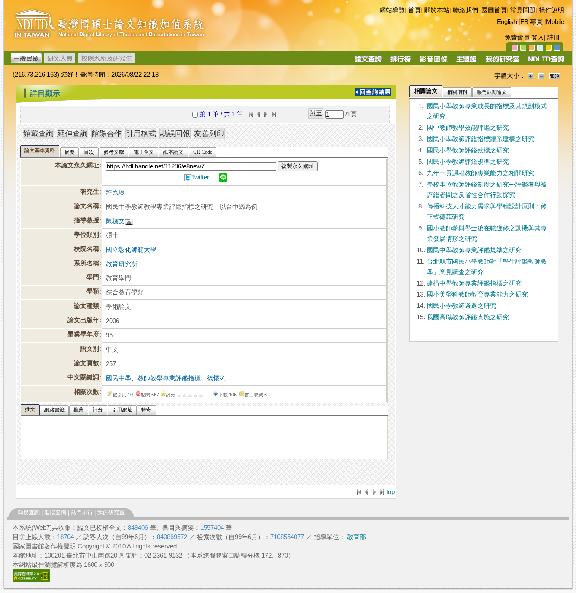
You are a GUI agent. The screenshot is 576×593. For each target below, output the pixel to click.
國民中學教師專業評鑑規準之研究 (474, 250)
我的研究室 (111, 512)
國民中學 (118, 378)
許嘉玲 (115, 192)
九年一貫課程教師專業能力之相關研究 (480, 173)
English (507, 22)
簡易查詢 (29, 512)
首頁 (414, 10)
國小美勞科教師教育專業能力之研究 (477, 294)
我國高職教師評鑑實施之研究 (468, 317)
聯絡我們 (465, 10)
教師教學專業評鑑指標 (169, 378)
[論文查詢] (368, 62)
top (390, 492)
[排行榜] (401, 62)
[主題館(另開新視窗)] (466, 62)
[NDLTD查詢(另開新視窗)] (545, 62)
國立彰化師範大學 (131, 249)
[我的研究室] (502, 62)
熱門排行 (82, 512)
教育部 (356, 537)
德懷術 (216, 378)
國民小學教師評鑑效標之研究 (468, 150)
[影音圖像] (433, 62)
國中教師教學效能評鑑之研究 (468, 127)
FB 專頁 (531, 22)
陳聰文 (115, 221)
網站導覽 (392, 10)
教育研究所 (121, 264)
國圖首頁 (494, 10)
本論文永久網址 (77, 165)
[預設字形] (554, 75)
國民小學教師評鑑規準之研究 (468, 161)
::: (376, 10)
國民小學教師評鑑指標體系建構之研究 (480, 139)
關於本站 (436, 10)
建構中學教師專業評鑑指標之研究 (474, 283)
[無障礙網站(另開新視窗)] (31, 580)
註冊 (553, 37)
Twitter (200, 177)
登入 (537, 37)
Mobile (555, 22)
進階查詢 (55, 512)
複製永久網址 (297, 166)
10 (130, 394)
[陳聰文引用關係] (129, 221)
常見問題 (523, 10)
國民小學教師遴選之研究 (461, 305)
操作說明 (551, 10)
